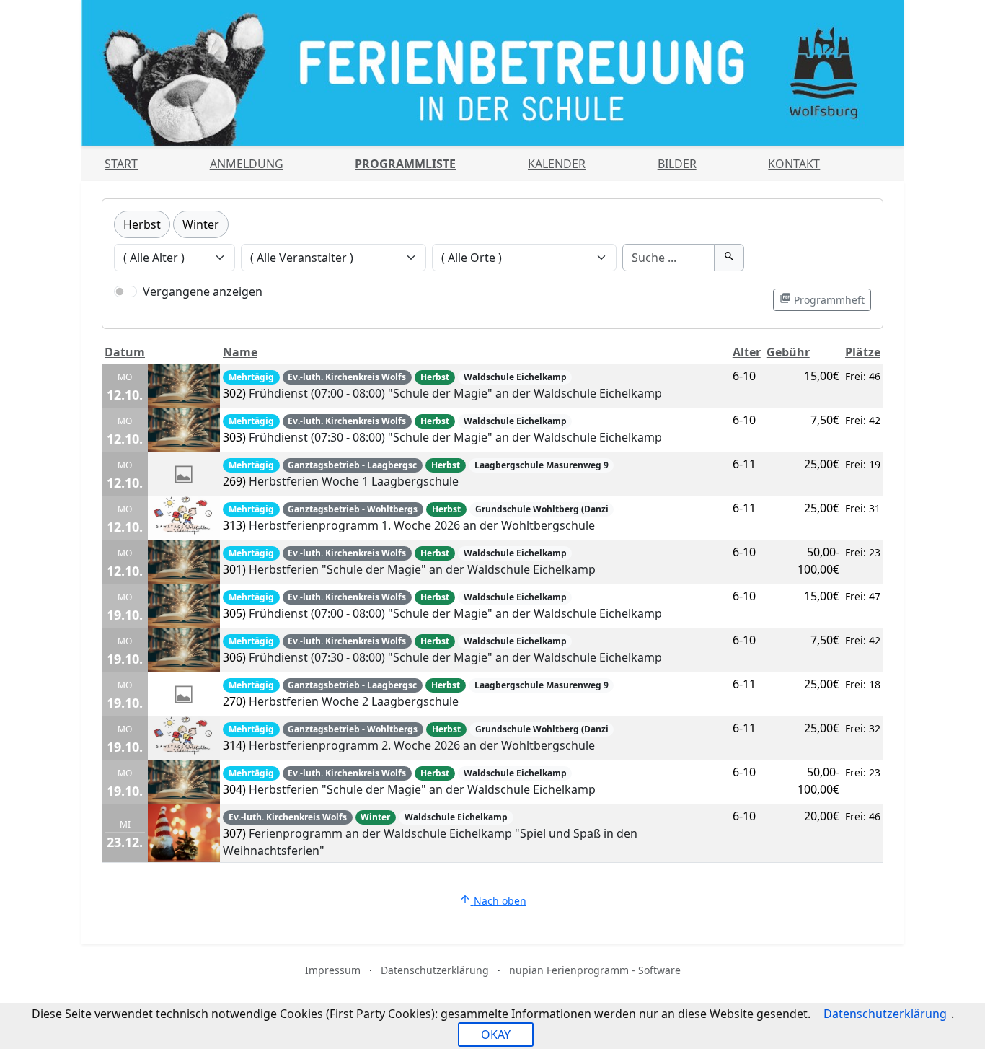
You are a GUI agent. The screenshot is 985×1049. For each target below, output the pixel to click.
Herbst (142, 224)
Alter (747, 352)
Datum (125, 352)
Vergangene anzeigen (202, 291)
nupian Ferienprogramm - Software (595, 970)
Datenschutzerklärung (435, 970)
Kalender (557, 164)
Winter (200, 224)
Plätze (862, 352)
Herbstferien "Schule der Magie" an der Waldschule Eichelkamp (422, 569)
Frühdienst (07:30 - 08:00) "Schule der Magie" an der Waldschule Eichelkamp (455, 437)
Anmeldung (246, 164)
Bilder (677, 164)
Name (240, 352)
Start (121, 164)
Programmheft (822, 299)
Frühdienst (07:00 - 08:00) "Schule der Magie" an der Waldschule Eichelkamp (455, 393)
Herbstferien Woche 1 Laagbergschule (354, 481)
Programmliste (405, 164)
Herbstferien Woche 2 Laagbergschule (354, 701)
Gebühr (788, 352)
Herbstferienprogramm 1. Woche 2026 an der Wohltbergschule (422, 525)
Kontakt (794, 164)
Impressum (333, 970)
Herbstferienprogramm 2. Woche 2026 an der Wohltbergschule (422, 745)
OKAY (496, 1035)
